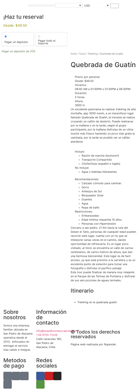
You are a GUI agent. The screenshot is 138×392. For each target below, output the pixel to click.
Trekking (93, 53)
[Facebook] (40, 376)
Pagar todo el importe (46, 42)
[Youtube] (49, 376)
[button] (41, 5)
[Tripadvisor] (40, 384)
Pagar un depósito (16, 42)
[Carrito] (114, 6)
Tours (82, 53)
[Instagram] (57, 376)
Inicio (74, 53)
